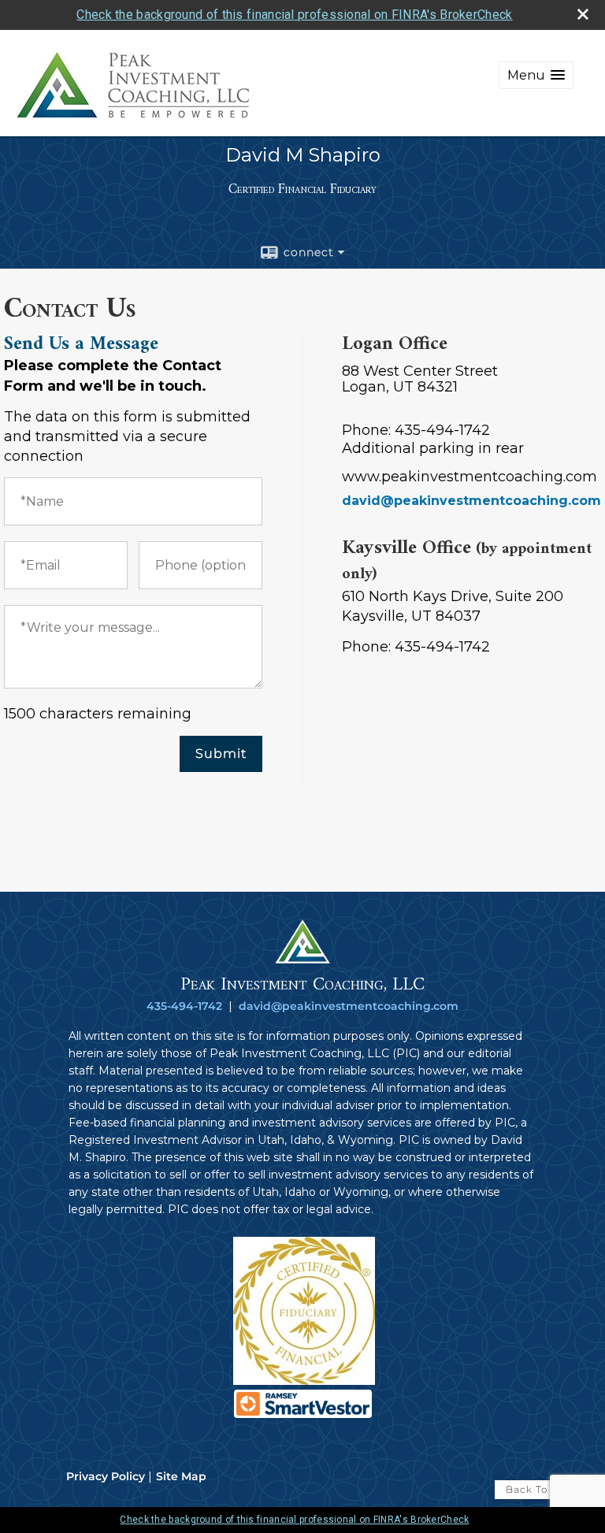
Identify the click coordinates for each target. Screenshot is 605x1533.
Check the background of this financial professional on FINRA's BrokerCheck (294, 14)
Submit (221, 753)
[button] (536, 75)
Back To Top (539, 1489)
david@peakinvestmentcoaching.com (471, 500)
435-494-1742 (184, 1006)
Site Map (181, 1476)
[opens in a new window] (304, 1381)
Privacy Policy (105, 1476)
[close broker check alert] (583, 14)
